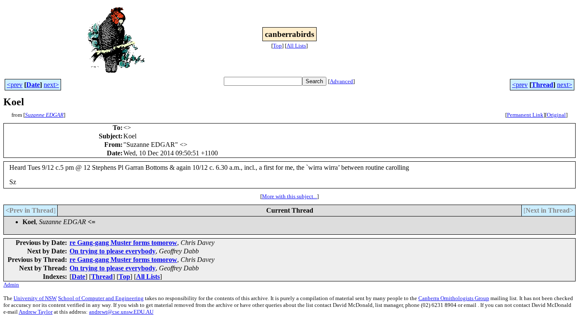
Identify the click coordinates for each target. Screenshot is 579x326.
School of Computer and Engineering (101, 298)
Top (277, 45)
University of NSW (35, 298)
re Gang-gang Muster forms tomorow (123, 242)
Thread (542, 84)
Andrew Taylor (36, 312)
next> (51, 84)
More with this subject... (289, 196)
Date (33, 84)
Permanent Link (525, 115)
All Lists (296, 45)
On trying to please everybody (113, 251)
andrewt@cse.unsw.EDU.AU (121, 312)
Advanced (341, 81)
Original (556, 115)
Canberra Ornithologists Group (453, 298)
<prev (14, 84)
